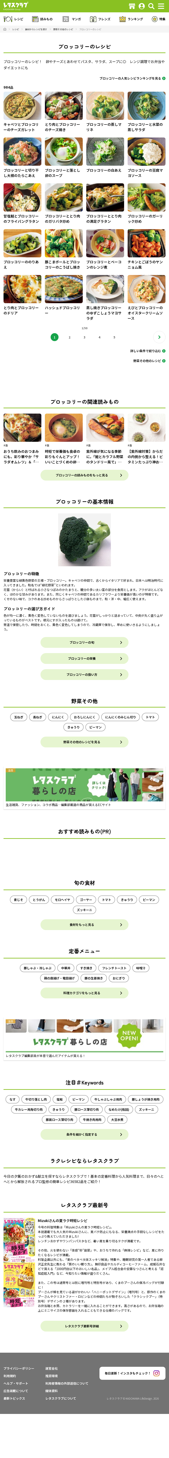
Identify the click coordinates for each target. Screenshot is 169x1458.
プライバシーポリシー (19, 1368)
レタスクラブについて (60, 1398)
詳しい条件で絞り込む (145, 351)
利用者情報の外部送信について (66, 1383)
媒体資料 (51, 1391)
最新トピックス (14, 1398)
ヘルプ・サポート (16, 1383)
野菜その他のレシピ (147, 360)
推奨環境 (51, 1376)
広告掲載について (16, 1391)
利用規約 (10, 1376)
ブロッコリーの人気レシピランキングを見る (130, 78)
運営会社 (51, 1368)
